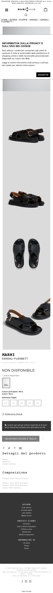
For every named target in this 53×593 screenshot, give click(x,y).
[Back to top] (45, 585)
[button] (43, 74)
